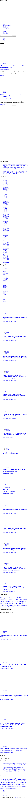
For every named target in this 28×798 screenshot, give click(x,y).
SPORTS (4, 294)
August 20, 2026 (12, 340)
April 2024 (5, 211)
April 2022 (5, 239)
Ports (4, 30)
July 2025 (5, 194)
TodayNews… (11, 7)
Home (4, 24)
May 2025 (5, 196)
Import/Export (5, 27)
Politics (4, 287)
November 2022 (6, 231)
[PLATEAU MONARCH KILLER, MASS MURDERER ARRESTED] (7, 466)
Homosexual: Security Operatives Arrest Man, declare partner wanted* (15, 415)
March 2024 (5, 213)
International (5, 32)
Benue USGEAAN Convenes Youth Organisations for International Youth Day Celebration (14, 173)
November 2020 (6, 259)
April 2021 (5, 254)
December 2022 (6, 230)
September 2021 (6, 248)
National (4, 92)
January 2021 (5, 257)
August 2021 (5, 249)
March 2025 (5, 198)
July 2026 (5, 180)
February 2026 (6, 186)
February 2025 (6, 200)
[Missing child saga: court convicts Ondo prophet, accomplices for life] (7, 447)
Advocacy (5, 267)
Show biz (5, 293)
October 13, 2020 (6, 98)
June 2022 (5, 237)
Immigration (5, 278)
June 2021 (5, 251)
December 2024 (6, 202)
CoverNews (16, 797)
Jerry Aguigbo (3, 69)
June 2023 (5, 223)
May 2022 (5, 238)
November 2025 (6, 189)
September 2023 (6, 220)
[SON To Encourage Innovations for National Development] (10, 88)
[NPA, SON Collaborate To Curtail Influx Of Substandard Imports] (10, 61)
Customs (6, 28)
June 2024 (5, 209)
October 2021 (5, 247)
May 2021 (5, 252)
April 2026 (5, 183)
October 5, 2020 (8, 437)
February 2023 (6, 228)
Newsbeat (7, 25)
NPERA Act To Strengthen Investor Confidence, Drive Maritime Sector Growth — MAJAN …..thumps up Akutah (15, 170)
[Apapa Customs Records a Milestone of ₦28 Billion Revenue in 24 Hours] (7, 331)
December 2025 (6, 188)
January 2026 (5, 187)
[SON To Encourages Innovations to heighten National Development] (7, 483)
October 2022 (5, 232)
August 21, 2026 (12, 321)
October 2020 (5, 261)
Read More (2, 75)
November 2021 (6, 245)
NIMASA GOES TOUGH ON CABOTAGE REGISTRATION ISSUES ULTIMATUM (14, 433)
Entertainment (5, 273)
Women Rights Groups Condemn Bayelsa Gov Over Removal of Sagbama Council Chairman (13, 168)
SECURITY (5, 291)
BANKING (5, 268)
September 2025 (6, 191)
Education (5, 272)
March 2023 (5, 227)
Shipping (4, 292)
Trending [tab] (4, 301)
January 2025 (5, 201)
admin (1, 98)
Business (4, 26)
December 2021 (6, 244)
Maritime (4, 31)
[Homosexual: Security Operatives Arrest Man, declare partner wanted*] (7, 410)
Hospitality (5, 275)
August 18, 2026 (12, 380)
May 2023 (5, 224)
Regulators (6, 33)
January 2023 (5, 229)
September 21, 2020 (13, 418)
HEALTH (5, 274)
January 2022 (5, 243)
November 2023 (6, 217)
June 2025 (5, 195)
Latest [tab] (4, 299)
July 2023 (5, 222)
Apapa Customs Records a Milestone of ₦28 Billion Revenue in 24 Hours (14, 337)
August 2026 (5, 179)
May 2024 (5, 210)
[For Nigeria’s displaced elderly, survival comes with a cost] (7, 312)
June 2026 (5, 181)
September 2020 (6, 262)
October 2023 (5, 218)
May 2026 (5, 182)
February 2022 (6, 242)
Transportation (6, 297)
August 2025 (5, 193)
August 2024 (5, 207)
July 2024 (5, 208)
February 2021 (6, 256)
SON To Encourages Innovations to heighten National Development (15, 490)
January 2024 (5, 215)
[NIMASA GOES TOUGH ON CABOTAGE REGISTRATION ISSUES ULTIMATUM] (7, 428)
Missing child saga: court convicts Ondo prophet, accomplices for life (13, 452)
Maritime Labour (6, 284)
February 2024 (6, 214)
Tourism (4, 295)
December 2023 (6, 216)
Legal (4, 281)
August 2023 (5, 221)
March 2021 (5, 255)
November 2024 (6, 203)
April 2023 (5, 225)
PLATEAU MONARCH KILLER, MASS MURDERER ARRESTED (14, 470)
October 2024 (5, 204)
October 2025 (5, 190)
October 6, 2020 (8, 455)
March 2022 (5, 241)
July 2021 (5, 250)
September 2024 (6, 206)
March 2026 (5, 184)
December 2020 (6, 258)
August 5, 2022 (9, 69)
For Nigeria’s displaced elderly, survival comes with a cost (14, 164)
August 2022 (5, 235)
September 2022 (6, 234)
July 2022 (5, 236)
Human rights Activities (7, 277)
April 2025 (5, 197)
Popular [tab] (4, 300)
